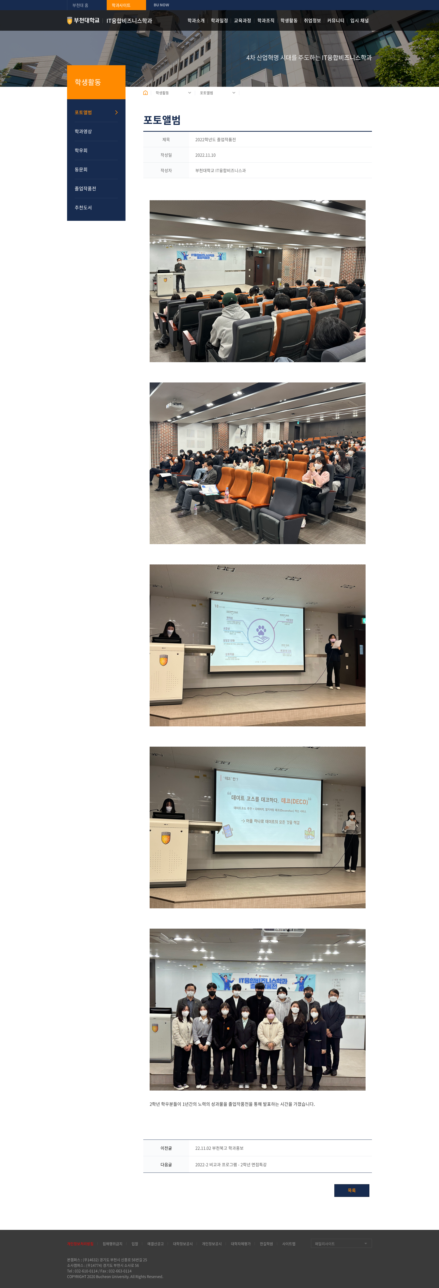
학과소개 (196, 20)
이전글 (166, 1148)
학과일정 (219, 20)
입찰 (135, 1243)
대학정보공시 (183, 1243)
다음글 (166, 1164)
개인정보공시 (212, 1243)
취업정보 (312, 20)
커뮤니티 (335, 20)
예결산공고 (155, 1243)
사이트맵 (288, 1243)
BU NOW (161, 5)
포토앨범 (206, 92)
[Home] (147, 92)
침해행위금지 (112, 1243)
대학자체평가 (241, 1243)
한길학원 (266, 1243)
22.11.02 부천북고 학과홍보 (219, 1148)
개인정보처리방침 (80, 1243)
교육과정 (242, 20)
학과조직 (266, 20)
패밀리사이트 (325, 1243)
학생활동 (289, 20)
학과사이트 (121, 5)
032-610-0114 (86, 1270)
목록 (352, 1190)
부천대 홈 (80, 5)
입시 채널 (359, 20)
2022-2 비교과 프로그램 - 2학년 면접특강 (231, 1164)
